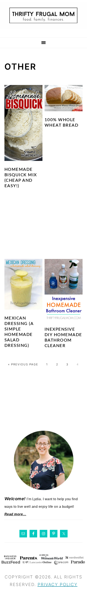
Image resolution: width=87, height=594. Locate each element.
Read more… (15, 514)
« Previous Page (23, 364)
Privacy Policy (57, 584)
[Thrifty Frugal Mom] (43, 31)
